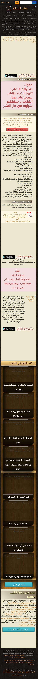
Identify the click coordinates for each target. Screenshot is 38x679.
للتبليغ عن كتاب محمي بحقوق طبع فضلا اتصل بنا (14, 656)
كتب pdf (9, 662)
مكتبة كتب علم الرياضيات (27, 622)
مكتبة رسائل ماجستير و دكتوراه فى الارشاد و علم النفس (18, 619)
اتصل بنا (15, 662)
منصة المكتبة (21, 660)
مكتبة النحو (24, 605)
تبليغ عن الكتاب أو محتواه (16, 129)
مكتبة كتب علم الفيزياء (18, 611)
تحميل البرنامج (10, 221)
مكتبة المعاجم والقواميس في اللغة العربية (22, 602)
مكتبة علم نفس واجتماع (13, 613)
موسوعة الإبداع (17, 674)
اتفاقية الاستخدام (26, 662)
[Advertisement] (18, 59)
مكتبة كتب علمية (30, 607)
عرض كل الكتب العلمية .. (18, 629)
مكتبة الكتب (30, 660)
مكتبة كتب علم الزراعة (26, 624)
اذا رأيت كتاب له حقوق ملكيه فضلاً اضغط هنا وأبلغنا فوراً (19, 670)
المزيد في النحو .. (18, 585)
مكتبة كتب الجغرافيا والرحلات (24, 609)
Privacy (31, 664)
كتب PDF (5, 2)
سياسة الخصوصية (10, 660)
